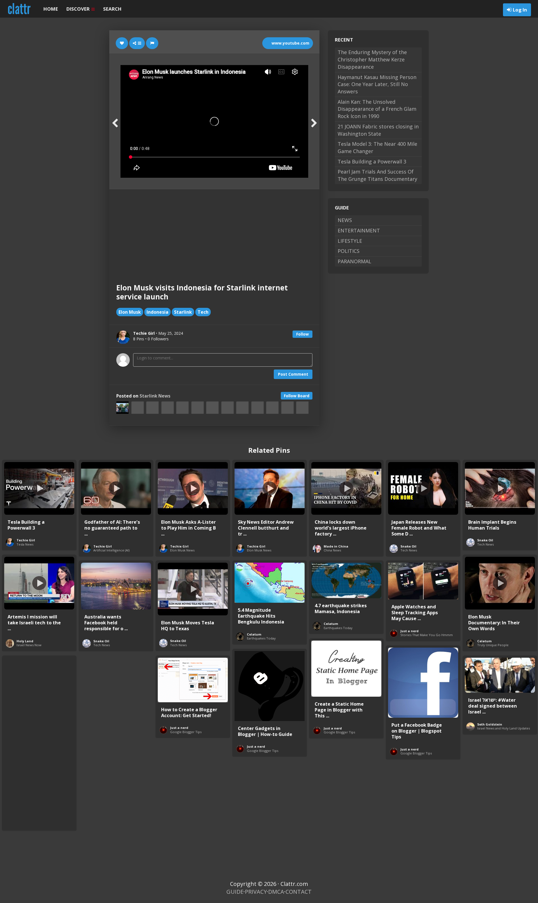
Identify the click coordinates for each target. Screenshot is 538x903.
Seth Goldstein (489, 724)
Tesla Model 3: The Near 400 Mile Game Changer (377, 147)
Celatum (484, 641)
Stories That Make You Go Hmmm (426, 635)
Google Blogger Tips (339, 732)
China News (332, 550)
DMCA (276, 891)
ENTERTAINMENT (359, 230)
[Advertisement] (214, 231)
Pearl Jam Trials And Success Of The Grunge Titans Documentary (377, 175)
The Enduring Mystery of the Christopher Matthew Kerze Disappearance (372, 59)
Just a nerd (409, 631)
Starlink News (155, 396)
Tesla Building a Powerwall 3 (372, 161)
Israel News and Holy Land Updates (503, 728)
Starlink (183, 312)
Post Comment (293, 374)
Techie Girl (26, 540)
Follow (302, 334)
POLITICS (349, 251)
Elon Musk (130, 312)
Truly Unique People (493, 645)
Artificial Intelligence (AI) (111, 550)
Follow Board (296, 395)
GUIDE (235, 891)
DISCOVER (78, 9)
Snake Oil (408, 546)
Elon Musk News (182, 550)
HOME (50, 9)
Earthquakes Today (261, 638)
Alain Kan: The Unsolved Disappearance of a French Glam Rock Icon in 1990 (377, 108)
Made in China (336, 546)
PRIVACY (256, 891)
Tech (203, 312)
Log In (520, 9)
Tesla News (25, 544)
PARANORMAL (354, 261)
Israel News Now (29, 645)
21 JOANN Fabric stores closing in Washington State (378, 130)
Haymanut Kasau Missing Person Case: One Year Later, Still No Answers (377, 84)
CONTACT (299, 891)
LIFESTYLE (350, 240)
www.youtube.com (289, 43)
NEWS (345, 220)
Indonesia (157, 312)
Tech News (408, 550)
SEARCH (112, 9)
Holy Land (25, 641)
